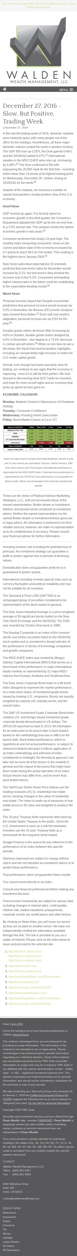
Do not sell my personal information (49, 1103)
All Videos (8, 1245)
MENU (63, 90)
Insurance (9, 1225)
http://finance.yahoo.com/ (24, 951)
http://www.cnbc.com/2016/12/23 (29, 987)
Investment (9, 1216)
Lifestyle (8, 1237)
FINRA (42, 1120)
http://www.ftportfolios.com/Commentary (34, 976)
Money (7, 1233)
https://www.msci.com (22, 965)
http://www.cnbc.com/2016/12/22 (29, 1003)
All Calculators (11, 1250)
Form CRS (16, 1024)
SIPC (50, 1120)
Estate (6, 1221)
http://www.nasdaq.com (23, 982)
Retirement (9, 1212)
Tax (5, 1229)
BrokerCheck (21, 1034)
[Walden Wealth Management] (38, 82)
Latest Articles (11, 1241)
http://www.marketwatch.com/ (27, 993)
